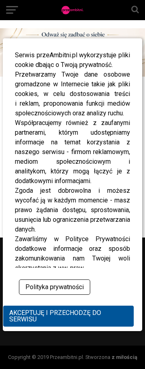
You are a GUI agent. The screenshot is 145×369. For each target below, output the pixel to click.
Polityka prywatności (54, 286)
